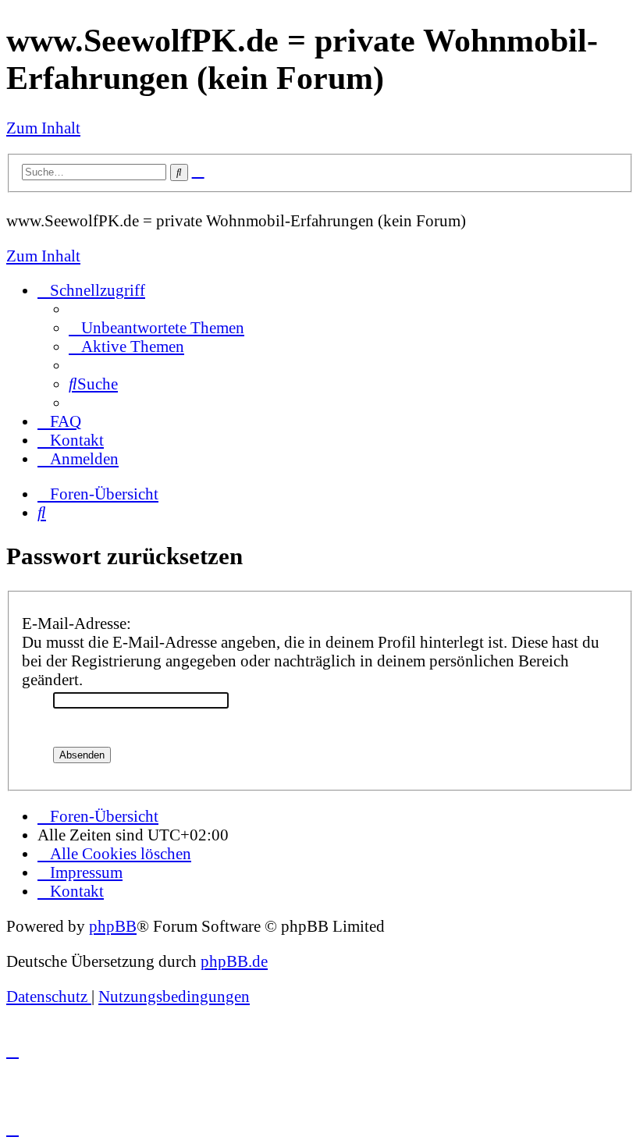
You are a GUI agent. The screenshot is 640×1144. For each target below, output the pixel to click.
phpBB (113, 926)
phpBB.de (234, 961)
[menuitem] (156, 327)
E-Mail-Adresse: (76, 623)
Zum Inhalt (43, 128)
